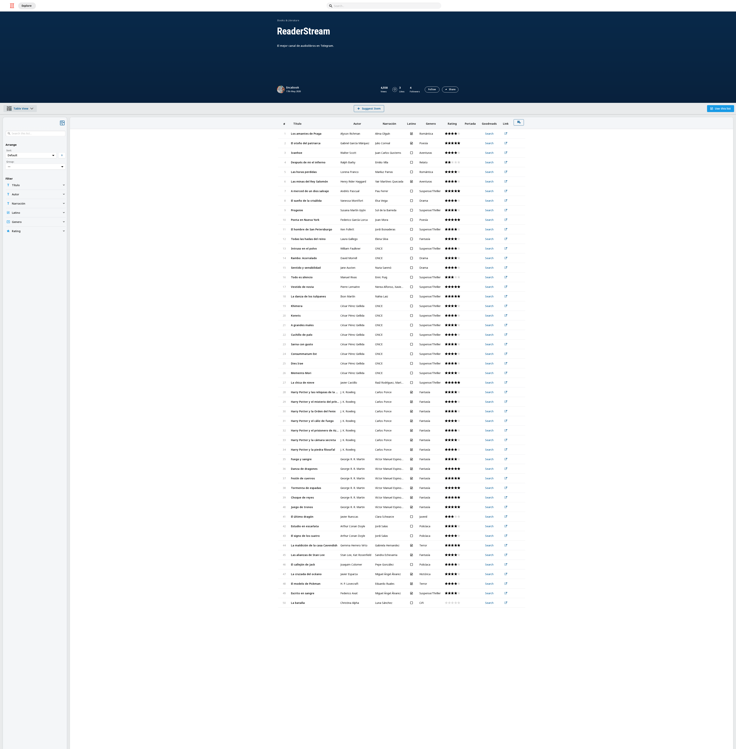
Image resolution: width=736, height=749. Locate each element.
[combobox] (383, 5)
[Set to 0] (445, 133)
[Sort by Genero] (431, 123)
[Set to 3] (455, 133)
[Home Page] (12, 5)
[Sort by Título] (315, 123)
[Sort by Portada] (470, 123)
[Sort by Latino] (411, 123)
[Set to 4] (458, 143)
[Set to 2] (452, 133)
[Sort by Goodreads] (489, 123)
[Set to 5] (458, 133)
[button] (394, 89)
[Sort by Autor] (357, 123)
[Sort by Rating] (452, 123)
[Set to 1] (449, 133)
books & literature (288, 20)
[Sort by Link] (506, 123)
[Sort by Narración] (389, 123)
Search (489, 133)
